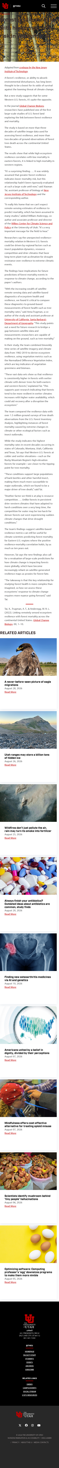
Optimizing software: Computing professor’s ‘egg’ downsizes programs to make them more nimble (28, 1272)
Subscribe (29, 1369)
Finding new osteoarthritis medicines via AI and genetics (28, 978)
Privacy (15, 1442)
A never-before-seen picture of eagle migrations (28, 683)
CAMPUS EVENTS (29, 1388)
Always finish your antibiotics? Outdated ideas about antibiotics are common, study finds (27, 904)
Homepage (29, 1351)
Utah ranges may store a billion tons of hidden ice (27, 756)
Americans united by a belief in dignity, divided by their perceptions (27, 1051)
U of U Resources (29, 1395)
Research (5, 13)
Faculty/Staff (29, 1355)
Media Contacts (41, 1442)
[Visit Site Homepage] (29, 1327)
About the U (26, 1442)
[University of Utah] (29, 1414)
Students (29, 1359)
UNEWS (30, 1384)
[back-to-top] (55, 1462)
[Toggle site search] (43, 6)
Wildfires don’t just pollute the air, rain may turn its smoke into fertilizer (28, 829)
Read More (10, 691)
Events (29, 1362)
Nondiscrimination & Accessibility (23, 1438)
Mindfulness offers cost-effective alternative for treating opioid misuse (28, 1124)
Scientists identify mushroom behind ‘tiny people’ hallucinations (27, 1197)
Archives (30, 1366)
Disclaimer (46, 1438)
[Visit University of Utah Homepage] (5, 6)
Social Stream (29, 1391)
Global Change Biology (31, 105)
